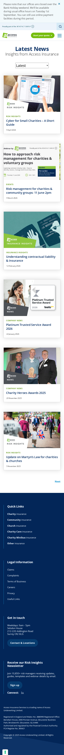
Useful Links (13, 599)
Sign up (14, 685)
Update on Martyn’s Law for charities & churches (32, 459)
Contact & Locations (22, 643)
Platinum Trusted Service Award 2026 (28, 327)
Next (57, 481)
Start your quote (41, 35)
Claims (10, 569)
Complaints (13, 575)
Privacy (11, 593)
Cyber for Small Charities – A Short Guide (30, 123)
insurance (16, 513)
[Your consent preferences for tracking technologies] (5, 752)
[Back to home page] (9, 35)
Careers (11, 587)
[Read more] (32, 94)
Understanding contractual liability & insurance (31, 259)
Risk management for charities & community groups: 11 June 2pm (29, 191)
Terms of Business (16, 581)
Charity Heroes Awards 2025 (26, 393)
